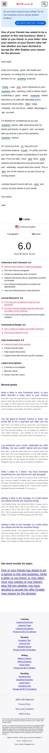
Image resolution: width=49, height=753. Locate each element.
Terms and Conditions (24, 709)
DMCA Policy (24, 714)
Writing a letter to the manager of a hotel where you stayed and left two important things (24, 499)
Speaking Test (25, 677)
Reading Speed (24, 647)
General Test (24, 644)
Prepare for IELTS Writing (24, 668)
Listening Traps (24, 625)
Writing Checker (24, 659)
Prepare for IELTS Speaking (24, 689)
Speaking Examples (24, 680)
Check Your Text (31, 23)
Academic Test (24, 640)
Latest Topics (24, 683)
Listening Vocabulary (24, 629)
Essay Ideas (24, 665)
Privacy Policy (25, 704)
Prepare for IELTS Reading (24, 650)
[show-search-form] (44, 4)
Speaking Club (24, 686)
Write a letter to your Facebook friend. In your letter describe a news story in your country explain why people (24, 394)
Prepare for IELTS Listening (24, 632)
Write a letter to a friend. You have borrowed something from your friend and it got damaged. (24, 473)
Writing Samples (25, 662)
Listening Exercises (24, 622)
